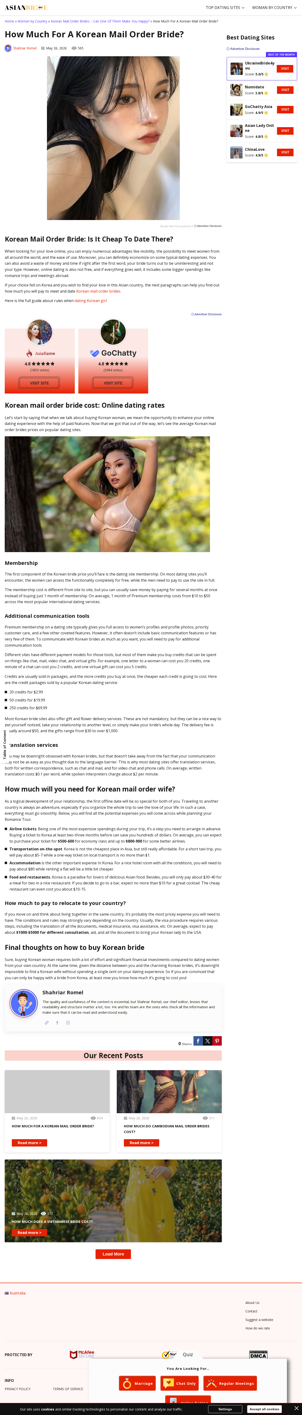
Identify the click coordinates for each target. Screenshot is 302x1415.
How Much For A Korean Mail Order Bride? (53, 1126)
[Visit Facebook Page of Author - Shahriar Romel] (57, 1022)
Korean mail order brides (98, 291)
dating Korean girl (91, 300)
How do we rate (257, 1328)
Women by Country (32, 21)
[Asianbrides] (26, 7)
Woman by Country (272, 7)
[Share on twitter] (207, 1041)
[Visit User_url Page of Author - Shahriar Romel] (46, 1022)
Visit (285, 68)
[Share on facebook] (198, 1041)
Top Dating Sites (223, 7)
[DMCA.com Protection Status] (258, 1354)
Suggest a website (259, 1319)
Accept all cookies (264, 1409)
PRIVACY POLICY (17, 1389)
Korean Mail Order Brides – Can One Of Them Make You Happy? (100, 21)
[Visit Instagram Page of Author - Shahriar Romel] (68, 1022)
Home (9, 21)
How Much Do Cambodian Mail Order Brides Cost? (167, 1129)
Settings (225, 1409)
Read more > (30, 1142)
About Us (252, 1302)
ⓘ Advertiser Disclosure (208, 226)
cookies (47, 1409)
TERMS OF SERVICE (68, 1389)
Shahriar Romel (25, 48)
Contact (251, 1311)
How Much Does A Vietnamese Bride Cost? (52, 1221)
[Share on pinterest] (217, 1041)
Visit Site (39, 383)
